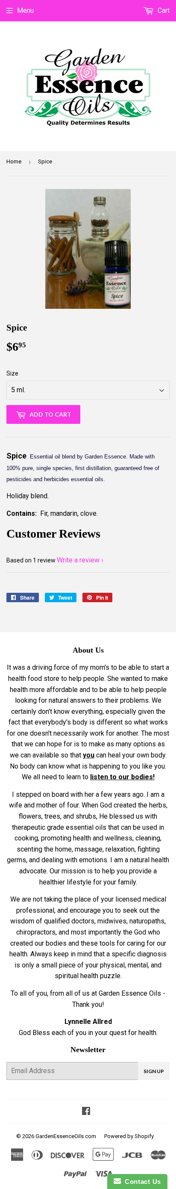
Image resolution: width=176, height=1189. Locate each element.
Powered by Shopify (129, 1136)
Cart (163, 10)
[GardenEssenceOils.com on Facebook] (86, 1112)
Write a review (78, 560)
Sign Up (154, 1071)
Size (12, 373)
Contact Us (141, 1181)
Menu (25, 10)
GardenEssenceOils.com (65, 1136)
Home (13, 161)
